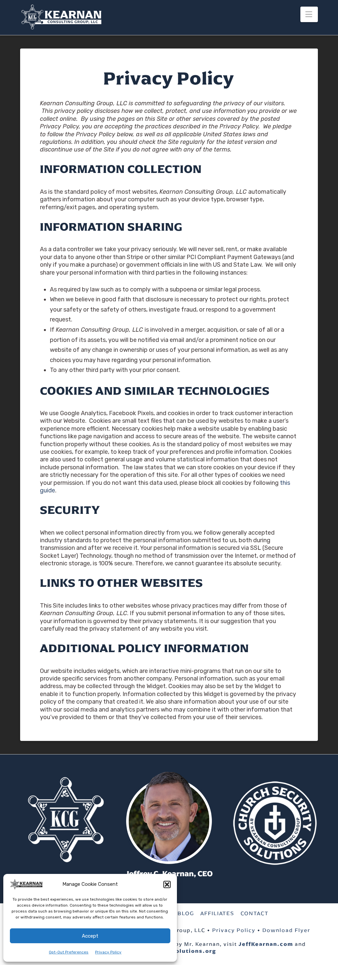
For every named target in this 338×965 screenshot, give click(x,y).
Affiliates (217, 913)
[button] (167, 884)
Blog (186, 913)
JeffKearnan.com (266, 944)
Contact (255, 913)
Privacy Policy (108, 952)
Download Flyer (286, 930)
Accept (90, 936)
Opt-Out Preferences (68, 952)
